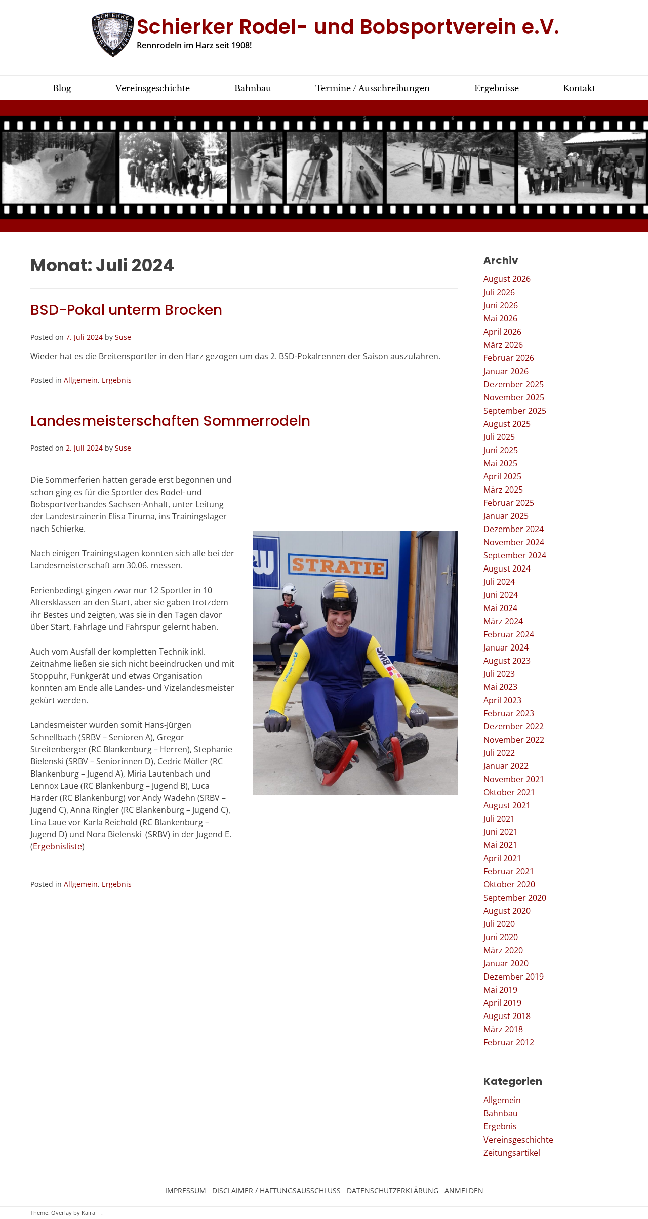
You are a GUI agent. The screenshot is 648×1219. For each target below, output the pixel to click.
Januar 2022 (506, 765)
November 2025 (513, 397)
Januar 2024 (506, 647)
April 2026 (502, 331)
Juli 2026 (499, 292)
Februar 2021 (508, 871)
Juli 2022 (499, 752)
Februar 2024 (508, 634)
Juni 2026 (500, 305)
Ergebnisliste (57, 846)
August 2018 (507, 1016)
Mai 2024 (500, 608)
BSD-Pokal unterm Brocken (126, 310)
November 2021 (513, 779)
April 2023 (502, 700)
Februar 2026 (508, 357)
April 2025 (502, 476)
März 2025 (503, 489)
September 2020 (514, 897)
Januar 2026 (506, 371)
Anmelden (463, 1190)
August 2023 (507, 660)
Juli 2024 (499, 581)
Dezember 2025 (513, 384)
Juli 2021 (499, 818)
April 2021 (502, 858)
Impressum (185, 1190)
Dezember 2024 (513, 529)
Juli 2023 (499, 673)
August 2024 (507, 568)
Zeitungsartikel (511, 1152)
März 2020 (503, 950)
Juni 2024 (500, 594)
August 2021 (507, 805)
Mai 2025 (500, 463)
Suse (123, 337)
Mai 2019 (500, 989)
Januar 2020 (506, 963)
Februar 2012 (508, 1042)
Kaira (88, 1212)
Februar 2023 (508, 713)
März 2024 (503, 621)
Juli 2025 (499, 436)
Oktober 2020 (509, 884)
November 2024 (513, 542)
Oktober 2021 (509, 792)
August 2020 (507, 910)
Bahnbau (500, 1113)
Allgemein (81, 380)
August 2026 (507, 279)
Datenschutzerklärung (392, 1190)
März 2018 (503, 1029)
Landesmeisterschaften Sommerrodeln (170, 421)
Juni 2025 (500, 450)
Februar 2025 (508, 502)
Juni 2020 (500, 937)
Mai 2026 (500, 318)
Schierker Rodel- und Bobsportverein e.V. (348, 27)
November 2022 (513, 739)
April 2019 (502, 1002)
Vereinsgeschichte (518, 1139)
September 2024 (514, 555)
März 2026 (503, 344)
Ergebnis (117, 380)
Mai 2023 (500, 687)
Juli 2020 (499, 923)
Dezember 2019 (513, 976)
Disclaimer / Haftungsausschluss (276, 1190)
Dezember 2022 (513, 726)
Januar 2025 (506, 515)
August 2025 (507, 423)
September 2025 (514, 410)
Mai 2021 (500, 844)
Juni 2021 (500, 831)
